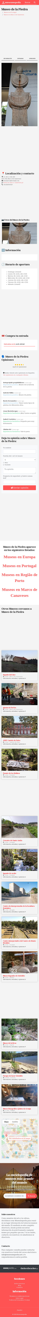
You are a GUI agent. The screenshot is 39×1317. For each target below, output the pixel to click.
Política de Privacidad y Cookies (19, 1300)
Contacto (19, 1287)
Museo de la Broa (9, 1043)
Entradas (20, 58)
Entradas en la (14, 344)
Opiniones (32, 58)
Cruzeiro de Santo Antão (12, 840)
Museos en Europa (19, 557)
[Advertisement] (19, 36)
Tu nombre (7, 448)
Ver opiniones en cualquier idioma (15, 375)
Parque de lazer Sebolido (13, 1076)
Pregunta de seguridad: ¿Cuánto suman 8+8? (17, 477)
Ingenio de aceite (9, 873)
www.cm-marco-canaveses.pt (13, 182)
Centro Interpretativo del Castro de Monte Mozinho (19, 942)
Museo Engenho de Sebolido (14, 976)
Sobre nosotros (19, 1283)
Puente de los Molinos (11, 773)
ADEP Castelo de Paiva (11, 740)
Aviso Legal (19, 1298)
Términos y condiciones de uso (20, 1296)
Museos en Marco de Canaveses (14, 14)
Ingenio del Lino (9, 675)
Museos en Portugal (10, 12)
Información (8, 58)
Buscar (32, 1196)
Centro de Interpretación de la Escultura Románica (18, 907)
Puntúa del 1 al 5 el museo (13, 456)
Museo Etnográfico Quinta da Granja (17, 1109)
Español (19, 1310)
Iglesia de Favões (9, 707)
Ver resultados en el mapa (19, 1138)
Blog (19, 1285)
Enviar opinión (20, 488)
